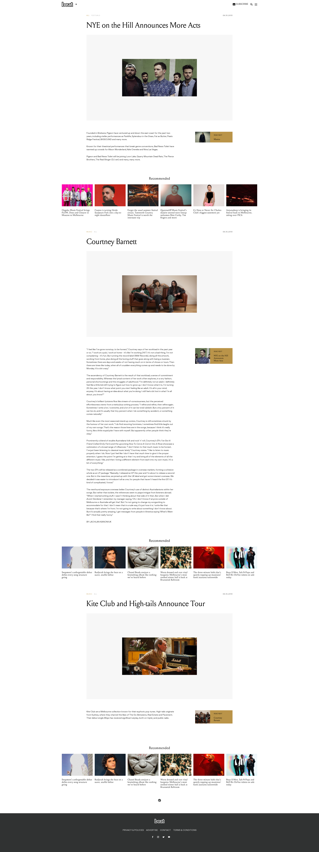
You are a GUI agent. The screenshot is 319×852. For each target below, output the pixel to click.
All (87, 15)
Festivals (95, 15)
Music (89, 232)
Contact (165, 830)
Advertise (152, 830)
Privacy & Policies (133, 830)
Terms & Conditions (185, 830)
